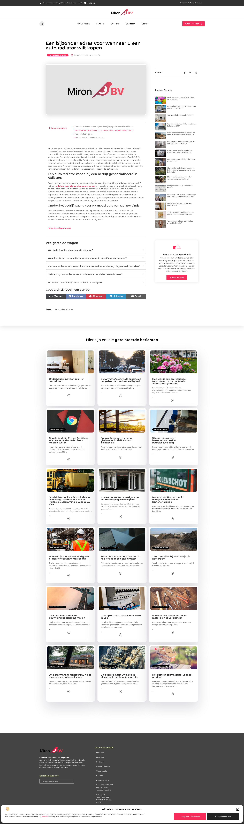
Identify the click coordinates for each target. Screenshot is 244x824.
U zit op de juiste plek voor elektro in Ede (121, 616)
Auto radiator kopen (64, 309)
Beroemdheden (103, 766)
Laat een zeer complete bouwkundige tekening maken (67, 616)
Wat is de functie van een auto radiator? (96, 250)
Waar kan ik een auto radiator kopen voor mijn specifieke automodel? (96, 258)
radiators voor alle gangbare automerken (75, 186)
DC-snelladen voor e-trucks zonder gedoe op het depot (181, 107)
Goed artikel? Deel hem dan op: (90, 137)
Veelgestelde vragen (84, 134)
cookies (45, 817)
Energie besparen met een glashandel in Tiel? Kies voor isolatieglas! (117, 440)
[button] (237, 809)
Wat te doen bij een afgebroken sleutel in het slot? (180, 222)
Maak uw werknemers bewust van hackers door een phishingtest (121, 557)
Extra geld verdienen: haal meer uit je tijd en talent (103, 798)
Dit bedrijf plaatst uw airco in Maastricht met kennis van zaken (120, 676)
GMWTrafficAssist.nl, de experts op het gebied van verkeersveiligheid (121, 380)
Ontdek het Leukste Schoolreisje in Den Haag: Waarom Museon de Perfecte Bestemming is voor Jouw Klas (69, 501)
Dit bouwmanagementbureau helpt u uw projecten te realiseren (70, 676)
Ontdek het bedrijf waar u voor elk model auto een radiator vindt (105, 130)
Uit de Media (101, 771)
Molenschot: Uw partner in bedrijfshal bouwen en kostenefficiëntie (167, 499)
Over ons (115, 24)
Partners (100, 24)
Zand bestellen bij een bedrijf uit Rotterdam (171, 557)
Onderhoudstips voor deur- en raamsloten (179, 204)
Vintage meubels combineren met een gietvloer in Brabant (181, 143)
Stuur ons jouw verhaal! (177, 254)
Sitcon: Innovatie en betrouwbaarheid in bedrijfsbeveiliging (164, 440)
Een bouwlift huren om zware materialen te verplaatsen (169, 616)
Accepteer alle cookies (190, 817)
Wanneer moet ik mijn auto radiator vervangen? (96, 282)
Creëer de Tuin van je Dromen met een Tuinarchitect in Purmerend (181, 196)
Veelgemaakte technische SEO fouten (180, 187)
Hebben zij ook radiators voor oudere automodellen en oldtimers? (96, 274)
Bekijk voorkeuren (223, 817)
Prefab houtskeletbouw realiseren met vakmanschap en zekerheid (181, 134)
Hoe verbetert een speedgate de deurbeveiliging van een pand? (120, 498)
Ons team (130, 24)
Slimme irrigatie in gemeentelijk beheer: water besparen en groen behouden (181, 170)
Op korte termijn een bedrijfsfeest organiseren (181, 98)
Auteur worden (102, 780)
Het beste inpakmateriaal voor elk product (172, 676)
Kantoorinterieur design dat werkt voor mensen (181, 160)
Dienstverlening (58, 55)
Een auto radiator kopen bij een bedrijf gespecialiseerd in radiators (104, 127)
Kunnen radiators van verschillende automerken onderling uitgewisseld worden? (96, 266)
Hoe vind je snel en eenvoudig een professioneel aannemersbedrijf (69, 557)
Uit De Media (83, 24)
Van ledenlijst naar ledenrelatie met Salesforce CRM (182, 125)
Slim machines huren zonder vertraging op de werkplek (179, 178)
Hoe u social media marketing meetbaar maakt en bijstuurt (179, 151)
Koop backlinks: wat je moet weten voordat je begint (104, 787)
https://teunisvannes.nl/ (59, 228)
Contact (145, 24)
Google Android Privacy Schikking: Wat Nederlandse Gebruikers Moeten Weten (69, 440)
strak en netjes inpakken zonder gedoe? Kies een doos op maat (180, 213)
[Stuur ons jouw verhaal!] (177, 246)
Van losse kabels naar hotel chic (180, 115)
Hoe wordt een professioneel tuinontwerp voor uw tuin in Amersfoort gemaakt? (169, 381)
